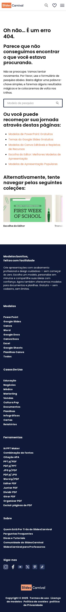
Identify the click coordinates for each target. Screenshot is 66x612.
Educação (9, 380)
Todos (7, 356)
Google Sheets (13, 347)
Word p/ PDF (11, 479)
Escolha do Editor (14, 226)
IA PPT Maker (11, 448)
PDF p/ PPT (10, 466)
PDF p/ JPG (10, 474)
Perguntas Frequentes (18, 533)
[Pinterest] (34, 567)
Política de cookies (36, 601)
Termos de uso (39, 598)
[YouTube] (20, 567)
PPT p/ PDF (10, 461)
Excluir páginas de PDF (17, 505)
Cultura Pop (11, 402)
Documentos (11, 407)
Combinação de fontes (18, 452)
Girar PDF (9, 496)
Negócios (9, 385)
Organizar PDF (12, 501)
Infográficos (11, 415)
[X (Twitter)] (27, 567)
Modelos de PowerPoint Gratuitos (30, 134)
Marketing (10, 393)
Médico (8, 389)
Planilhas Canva (13, 352)
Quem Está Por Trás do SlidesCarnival (27, 529)
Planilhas (9, 411)
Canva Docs (11, 339)
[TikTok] (42, 567)
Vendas (8, 398)
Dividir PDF (10, 492)
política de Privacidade (41, 603)
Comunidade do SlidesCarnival (23, 542)
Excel (6, 343)
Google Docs (11, 334)
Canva (7, 326)
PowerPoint (10, 317)
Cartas (7, 420)
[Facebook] (13, 567)
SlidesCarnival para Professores (24, 547)
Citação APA (11, 457)
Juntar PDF (10, 487)
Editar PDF (9, 483)
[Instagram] (5, 567)
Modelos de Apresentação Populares (33, 164)
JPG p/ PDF (10, 470)
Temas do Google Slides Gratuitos (30, 139)
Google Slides (12, 321)
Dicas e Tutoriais (14, 538)
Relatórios (10, 424)
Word (6, 330)
